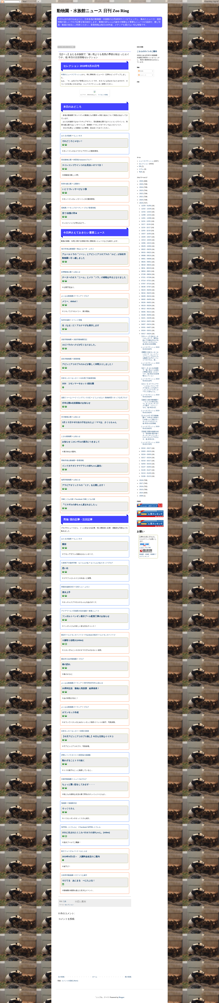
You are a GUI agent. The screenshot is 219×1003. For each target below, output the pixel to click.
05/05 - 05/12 (146, 312)
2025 (141, 184)
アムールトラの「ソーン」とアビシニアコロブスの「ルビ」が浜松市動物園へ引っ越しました (94, 256)
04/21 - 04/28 (146, 318)
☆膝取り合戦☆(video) (72, 640)
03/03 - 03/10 (146, 451)
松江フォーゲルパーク (69, 851)
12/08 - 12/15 (146, 215)
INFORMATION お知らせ (93, 683)
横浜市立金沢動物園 (69, 659)
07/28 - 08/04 (146, 274)
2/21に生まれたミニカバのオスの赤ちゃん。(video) (86, 832)
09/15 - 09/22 (146, 252)
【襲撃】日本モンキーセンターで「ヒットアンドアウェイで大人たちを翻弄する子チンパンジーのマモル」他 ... (150, 356)
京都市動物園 (66, 779)
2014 (141, 493)
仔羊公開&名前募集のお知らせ (76, 403)
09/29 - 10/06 (146, 246)
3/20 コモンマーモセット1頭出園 (78, 383)
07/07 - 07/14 (146, 284)
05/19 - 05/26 (146, 305)
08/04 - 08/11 (146, 271)
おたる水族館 (66, 136)
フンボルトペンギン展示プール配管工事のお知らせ (85, 616)
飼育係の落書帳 (85, 755)
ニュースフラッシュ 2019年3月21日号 (150, 380)
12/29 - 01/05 (146, 206)
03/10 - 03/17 (146, 448)
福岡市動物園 (66, 480)
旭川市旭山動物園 (68, 249)
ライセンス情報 (103, 95)
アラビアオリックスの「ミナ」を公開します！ (83, 485)
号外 (140, 172)
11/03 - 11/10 (146, 230)
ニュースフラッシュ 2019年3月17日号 (150, 443)
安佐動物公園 (66, 160)
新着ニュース (94, 611)
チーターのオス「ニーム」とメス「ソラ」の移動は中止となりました (94, 277)
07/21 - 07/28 (146, 277)
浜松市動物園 (66, 359)
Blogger (121, 997)
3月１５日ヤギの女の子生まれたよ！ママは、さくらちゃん (89, 422)
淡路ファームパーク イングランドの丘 (76, 398)
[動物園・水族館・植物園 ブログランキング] (145, 552)
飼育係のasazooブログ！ (83, 160)
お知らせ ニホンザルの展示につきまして (81, 442)
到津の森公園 (66, 184)
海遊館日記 (72, 803)
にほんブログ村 (145, 548)
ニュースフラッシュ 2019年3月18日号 (150, 427)
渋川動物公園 (66, 417)
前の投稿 (128, 977)
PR (140, 166)
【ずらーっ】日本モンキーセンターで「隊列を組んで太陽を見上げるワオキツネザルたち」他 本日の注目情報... (150, 340)
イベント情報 (77, 320)
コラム (141, 169)
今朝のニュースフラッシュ (71, 74)
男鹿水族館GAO (67, 587)
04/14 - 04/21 (146, 321)
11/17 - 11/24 (146, 224)
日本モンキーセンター (69, 378)
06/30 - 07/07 (146, 287)
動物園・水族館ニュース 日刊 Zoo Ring (93, 10)
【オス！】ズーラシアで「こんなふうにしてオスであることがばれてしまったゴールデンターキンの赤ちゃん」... (150, 387)
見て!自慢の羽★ (69, 213)
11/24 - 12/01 (146, 221)
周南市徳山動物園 (68, 460)
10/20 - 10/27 (146, 237)
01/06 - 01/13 (146, 476)
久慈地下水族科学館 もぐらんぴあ (75, 563)
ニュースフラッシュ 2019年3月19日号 (150, 411)
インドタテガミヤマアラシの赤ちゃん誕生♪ (82, 466)
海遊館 (63, 803)
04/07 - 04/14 (146, 324)
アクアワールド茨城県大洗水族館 (74, 611)
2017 (141, 483)
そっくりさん (68, 808)
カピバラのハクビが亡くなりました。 (79, 345)
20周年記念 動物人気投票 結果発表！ (80, 688)
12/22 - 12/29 (146, 209)
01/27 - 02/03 (146, 467)
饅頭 (64, 544)
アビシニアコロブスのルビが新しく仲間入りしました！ (87, 364)
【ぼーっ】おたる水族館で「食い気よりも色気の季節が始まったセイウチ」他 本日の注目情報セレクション (150, 372)
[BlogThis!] (78, 901)
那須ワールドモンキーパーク (72, 635)
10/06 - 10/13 (146, 243)
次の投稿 (61, 977)
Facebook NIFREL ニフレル (90, 827)
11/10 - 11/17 (146, 227)
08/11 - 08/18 (146, 268)
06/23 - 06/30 (146, 290)
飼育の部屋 (84, 731)
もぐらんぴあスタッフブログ (102, 563)
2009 (141, 496)
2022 (141, 193)
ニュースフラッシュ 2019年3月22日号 (150, 364)
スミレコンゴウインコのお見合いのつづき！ (82, 165)
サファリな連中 (81, 875)
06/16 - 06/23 (146, 293)
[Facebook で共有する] (83, 901)
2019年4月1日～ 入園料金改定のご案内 (81, 856)
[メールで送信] (76, 901)
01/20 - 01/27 (146, 470)
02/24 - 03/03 (146, 454)
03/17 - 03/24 (146, 334)
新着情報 (76, 359)
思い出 (65, 568)
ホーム (94, 977)
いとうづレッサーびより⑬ (74, 189)
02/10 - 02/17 (146, 461)
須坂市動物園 (66, 339)
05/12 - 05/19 (146, 309)
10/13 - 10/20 (146, 240)
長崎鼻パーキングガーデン (71, 208)
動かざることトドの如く (73, 760)
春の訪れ (66, 664)
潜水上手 (66, 592)
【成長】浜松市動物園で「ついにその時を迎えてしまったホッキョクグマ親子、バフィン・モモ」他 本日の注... (150, 403)
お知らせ (76, 272)
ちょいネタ (77, 136)
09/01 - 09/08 (146, 259)
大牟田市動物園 (67, 875)
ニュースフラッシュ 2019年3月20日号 (150, 396)
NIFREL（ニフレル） (69, 827)
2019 (141, 203)
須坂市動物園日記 (80, 339)
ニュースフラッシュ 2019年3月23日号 (150, 348)
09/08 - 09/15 (146, 255)
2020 (141, 200)
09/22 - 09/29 (146, 249)
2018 (141, 480)
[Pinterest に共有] (85, 901)
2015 (141, 489)
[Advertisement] (100, 36)
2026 (141, 181)
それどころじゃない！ (72, 141)
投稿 (141, 71)
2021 (141, 196)
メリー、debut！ (70, 301)
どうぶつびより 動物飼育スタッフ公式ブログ (110, 398)
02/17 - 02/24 (146, 457)
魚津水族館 (65, 320)
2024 (141, 187)
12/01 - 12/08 (146, 218)
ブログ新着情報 (90, 208)
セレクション (69, 905)
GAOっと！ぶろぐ (83, 587)
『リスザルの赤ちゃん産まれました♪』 (80, 504)
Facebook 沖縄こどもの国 (85, 499)
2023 (141, 190)
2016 (141, 486)
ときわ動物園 (66, 436)
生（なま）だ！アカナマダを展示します (80, 325)
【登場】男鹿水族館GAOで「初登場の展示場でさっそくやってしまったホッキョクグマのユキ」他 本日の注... (150, 435)
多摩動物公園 (66, 272)
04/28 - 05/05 (146, 315)
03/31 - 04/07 (146, 327)
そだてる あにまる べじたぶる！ (78, 880)
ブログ (86, 296)
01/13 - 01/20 (146, 473)
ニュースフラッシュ (146, 161)
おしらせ (83, 851)
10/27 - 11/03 (146, 234)
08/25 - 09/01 (146, 262)
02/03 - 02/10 (146, 464)
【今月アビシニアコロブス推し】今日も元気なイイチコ (87, 736)
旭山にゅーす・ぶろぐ (85, 249)
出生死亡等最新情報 (88, 378)
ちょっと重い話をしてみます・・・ (78, 784)
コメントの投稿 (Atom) (70, 981)
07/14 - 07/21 (146, 280)
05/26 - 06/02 (146, 302)
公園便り (76, 184)
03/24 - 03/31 (146, 330)
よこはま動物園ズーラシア (71, 296)
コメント (143, 75)
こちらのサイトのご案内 (147, 51)
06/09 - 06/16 (146, 296)
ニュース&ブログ (80, 779)
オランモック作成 (70, 712)
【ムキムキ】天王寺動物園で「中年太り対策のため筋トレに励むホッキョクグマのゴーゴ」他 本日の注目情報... (150, 419)
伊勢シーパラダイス (69, 755)
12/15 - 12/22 (146, 212)
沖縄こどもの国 (67, 499)
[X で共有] (80, 901)
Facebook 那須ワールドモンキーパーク (100, 635)
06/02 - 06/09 (146, 299)
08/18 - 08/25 (146, 265)
